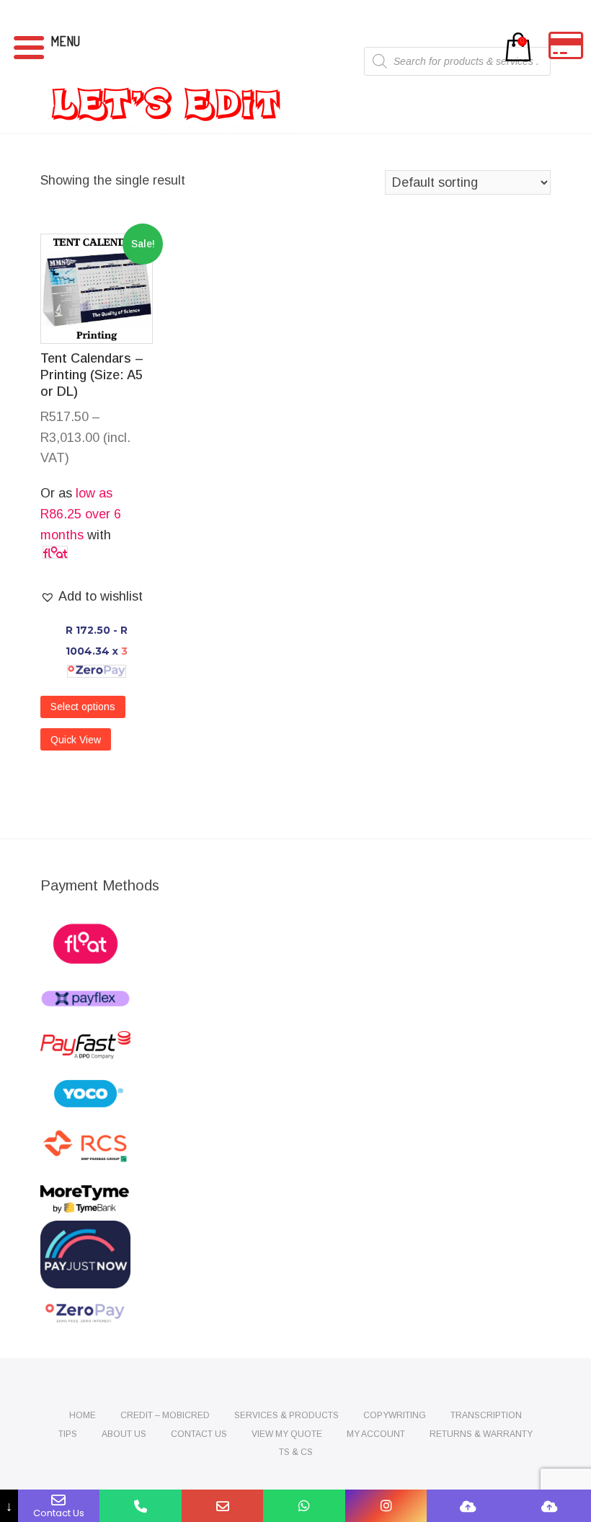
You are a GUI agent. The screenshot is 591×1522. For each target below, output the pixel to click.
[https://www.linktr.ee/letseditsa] (468, 1506)
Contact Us (199, 1434)
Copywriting (394, 1415)
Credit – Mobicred (165, 1415)
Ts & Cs (296, 1452)
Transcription (486, 1415)
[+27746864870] (304, 1506)
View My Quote (287, 1434)
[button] (91, 596)
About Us (124, 1434)
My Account (376, 1434)
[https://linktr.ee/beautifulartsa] (550, 1506)
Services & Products (286, 1415)
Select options (82, 706)
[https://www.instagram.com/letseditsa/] (386, 1506)
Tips (67, 1434)
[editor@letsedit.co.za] (223, 1506)
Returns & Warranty (481, 1434)
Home (82, 1415)
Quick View (75, 739)
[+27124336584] (140, 1506)
